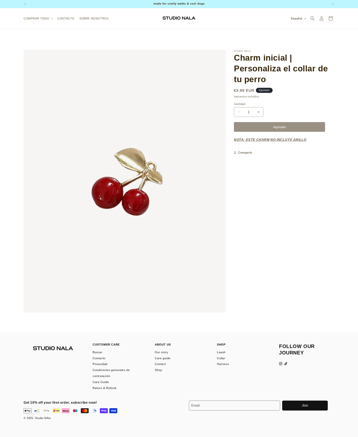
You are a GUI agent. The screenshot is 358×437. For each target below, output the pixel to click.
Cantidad (239, 103)
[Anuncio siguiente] (332, 4)
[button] (38, 18)
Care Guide (101, 382)
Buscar (98, 352)
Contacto (99, 358)
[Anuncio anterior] (25, 4)
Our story (161, 352)
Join (305, 405)
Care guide (163, 358)
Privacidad (100, 364)
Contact (160, 364)
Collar (221, 358)
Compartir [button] (245, 152)
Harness (223, 364)
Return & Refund (104, 388)
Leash (221, 352)
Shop (158, 370)
